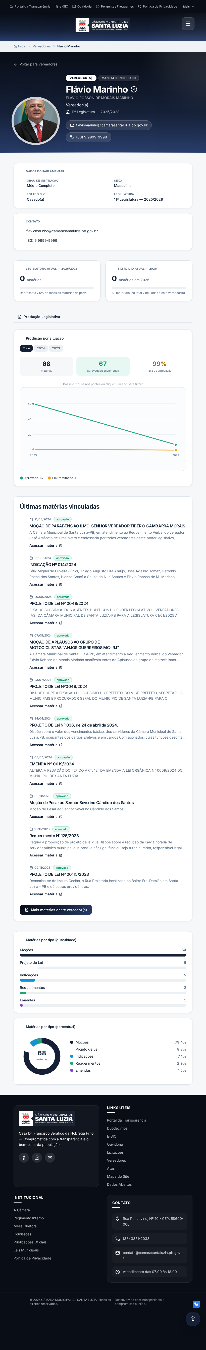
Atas (111, 1168)
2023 (56, 348)
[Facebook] (24, 1158)
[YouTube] (50, 1158)
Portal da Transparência (126, 1120)
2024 (41, 348)
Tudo (26, 348)
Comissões (22, 1234)
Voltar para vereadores (38, 64)
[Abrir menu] (188, 23)
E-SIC (111, 1136)
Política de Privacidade (32, 1258)
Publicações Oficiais (30, 1242)
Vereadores (42, 46)
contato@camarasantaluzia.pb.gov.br (153, 1255)
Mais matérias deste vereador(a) (59, 910)
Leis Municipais (26, 1250)
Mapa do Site (118, 1176)
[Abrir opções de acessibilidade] (193, 1319)
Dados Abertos (119, 1184)
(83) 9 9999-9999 (91, 137)
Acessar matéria (43, 545)
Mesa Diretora (25, 1226)
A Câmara (22, 1210)
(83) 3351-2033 (136, 1238)
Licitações (115, 1152)
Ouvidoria (115, 1144)
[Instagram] (37, 1158)
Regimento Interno (29, 1218)
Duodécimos (117, 1128)
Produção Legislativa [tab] (42, 316)
